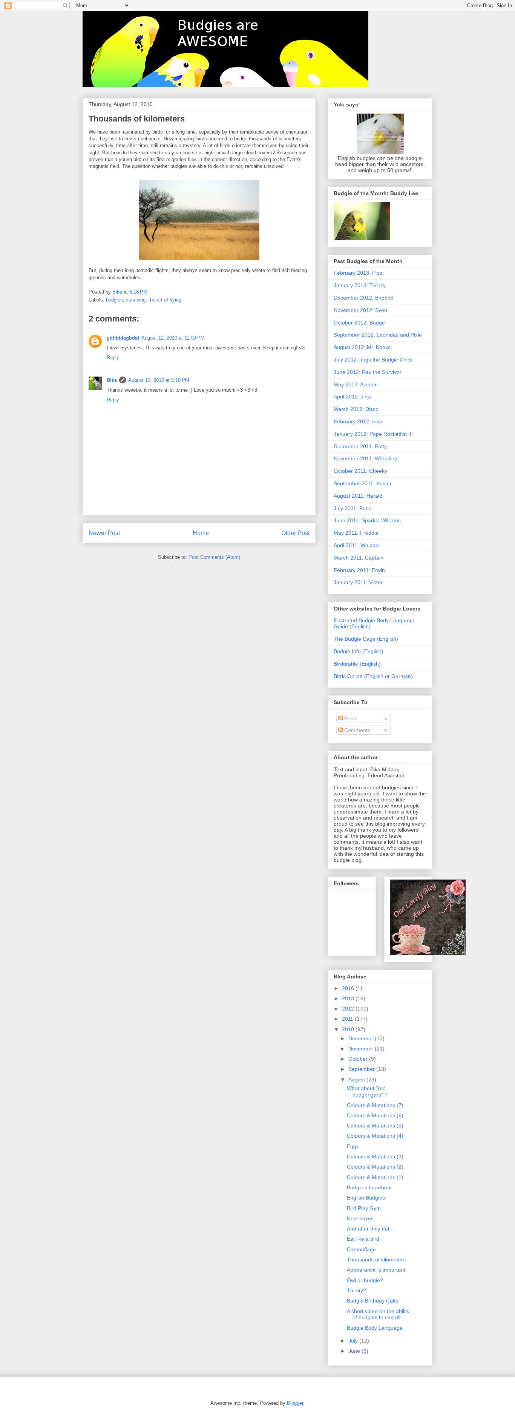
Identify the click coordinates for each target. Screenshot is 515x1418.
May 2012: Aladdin (356, 384)
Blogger (295, 1403)
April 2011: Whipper (357, 545)
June (355, 1351)
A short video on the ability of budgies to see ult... (378, 1314)
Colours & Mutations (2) (375, 1167)
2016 (349, 988)
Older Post (295, 533)
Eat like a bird (363, 1239)
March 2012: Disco (356, 409)
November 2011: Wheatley (365, 458)
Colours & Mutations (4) (375, 1136)
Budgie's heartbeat (369, 1187)
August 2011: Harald (358, 496)
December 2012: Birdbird (364, 298)
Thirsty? (356, 1290)
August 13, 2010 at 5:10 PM (158, 380)
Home (201, 533)
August (357, 1080)
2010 (349, 1029)
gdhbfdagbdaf (123, 338)
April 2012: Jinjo (353, 397)
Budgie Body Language (375, 1328)
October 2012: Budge (359, 323)
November (361, 1049)
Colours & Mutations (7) (375, 1105)
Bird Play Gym (364, 1208)
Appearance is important (376, 1270)
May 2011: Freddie (356, 533)
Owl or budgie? (365, 1280)
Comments (356, 730)
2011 (348, 1019)
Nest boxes (360, 1218)
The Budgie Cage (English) (366, 639)
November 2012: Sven (360, 310)
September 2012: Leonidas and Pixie (378, 335)
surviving (136, 300)
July (353, 1341)
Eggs (353, 1146)
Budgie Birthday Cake (373, 1301)
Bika (112, 380)
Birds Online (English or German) (373, 676)
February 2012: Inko (358, 421)
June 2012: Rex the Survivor (368, 372)
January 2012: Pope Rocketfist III (373, 434)
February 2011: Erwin (359, 570)
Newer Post (104, 533)
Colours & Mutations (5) (375, 1126)
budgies (114, 300)
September (362, 1069)
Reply (113, 357)
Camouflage (361, 1249)
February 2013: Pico (358, 273)
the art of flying (165, 300)
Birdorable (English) (357, 664)
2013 (349, 998)
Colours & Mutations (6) (375, 1115)
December (361, 1038)
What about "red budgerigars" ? (367, 1091)
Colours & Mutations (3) (375, 1156)
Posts (350, 718)
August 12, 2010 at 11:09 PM (173, 338)
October (358, 1059)
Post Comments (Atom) (214, 557)
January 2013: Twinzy (360, 285)
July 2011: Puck (352, 508)
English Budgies (366, 1198)
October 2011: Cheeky (360, 471)
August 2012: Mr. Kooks (362, 347)
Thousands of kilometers (376, 1260)
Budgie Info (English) (358, 651)
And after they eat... (370, 1229)
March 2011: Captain (358, 558)
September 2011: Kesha (362, 483)
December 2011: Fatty (360, 446)
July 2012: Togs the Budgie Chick (373, 360)
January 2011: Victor (358, 582)
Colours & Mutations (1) (375, 1177)
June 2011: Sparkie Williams (367, 520)
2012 (349, 1009)
